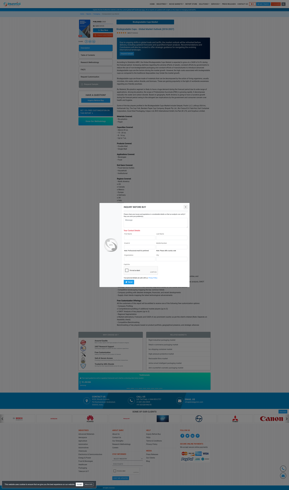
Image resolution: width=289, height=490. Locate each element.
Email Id (127, 243)
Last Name (160, 234)
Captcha (127, 264)
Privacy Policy (152, 278)
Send (130, 282)
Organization (128, 255)
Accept (79, 484)
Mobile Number (161, 243)
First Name (128, 234)
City (157, 255)
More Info (88, 484)
